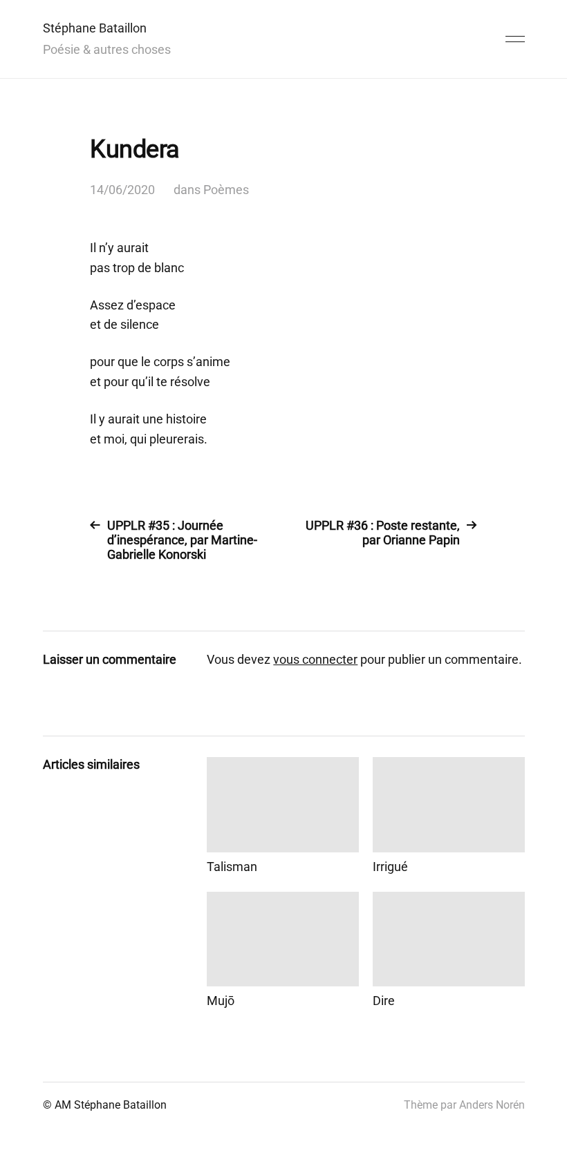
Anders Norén (492, 1104)
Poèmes (226, 189)
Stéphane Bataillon (95, 28)
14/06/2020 (122, 189)
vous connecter (315, 659)
